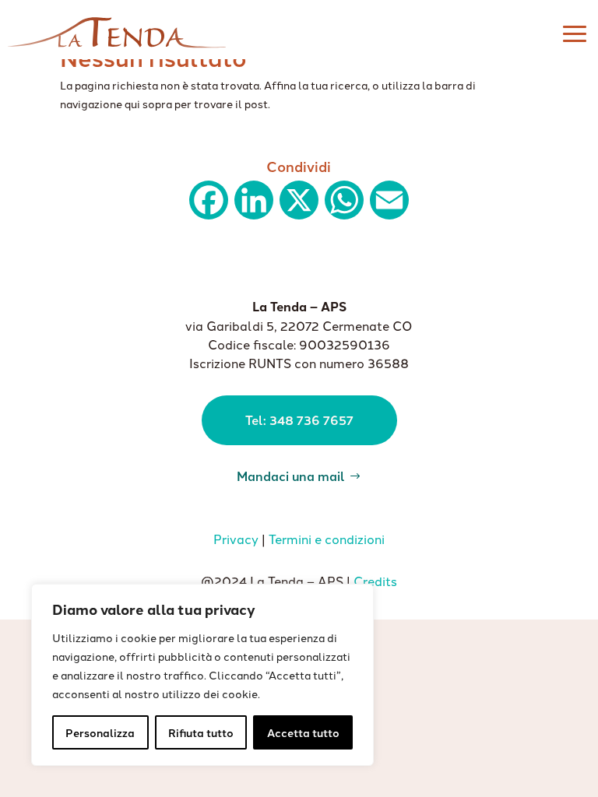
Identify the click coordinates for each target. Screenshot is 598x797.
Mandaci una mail (291, 475)
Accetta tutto (303, 732)
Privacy (236, 538)
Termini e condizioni (327, 538)
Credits (375, 580)
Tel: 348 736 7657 (299, 420)
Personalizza (100, 732)
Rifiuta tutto (201, 732)
